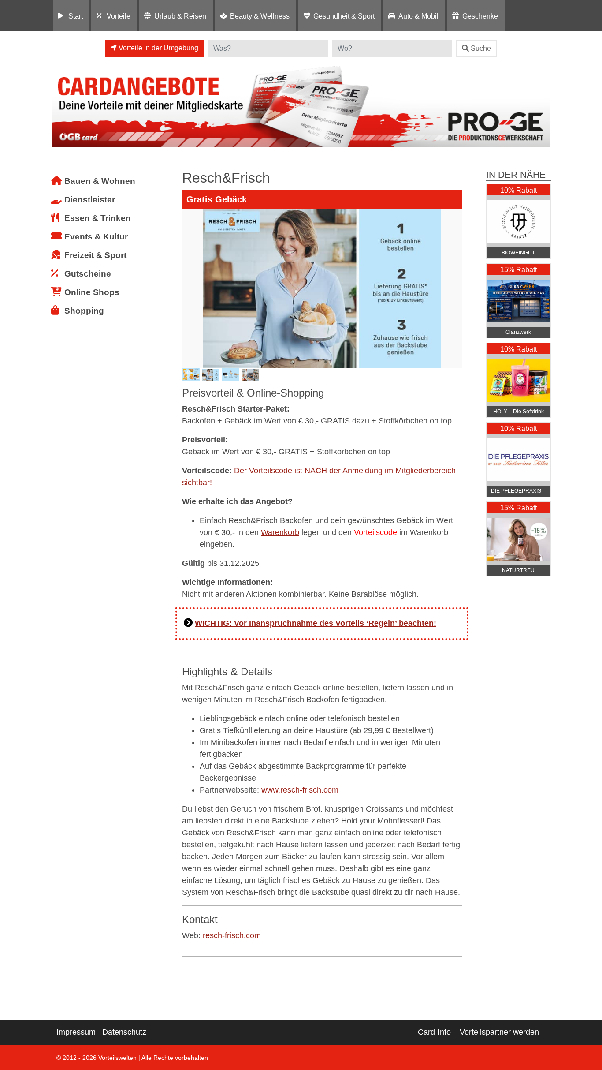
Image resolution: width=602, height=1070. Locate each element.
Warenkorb (280, 532)
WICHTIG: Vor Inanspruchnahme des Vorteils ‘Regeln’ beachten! (315, 623)
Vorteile (118, 16)
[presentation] (190, 288)
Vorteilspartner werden (499, 1032)
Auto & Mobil (418, 16)
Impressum (76, 1032)
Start (75, 16)
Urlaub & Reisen (180, 16)
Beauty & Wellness (260, 16)
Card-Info (434, 1032)
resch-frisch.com (232, 935)
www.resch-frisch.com (299, 790)
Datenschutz (124, 1032)
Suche (481, 48)
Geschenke (480, 16)
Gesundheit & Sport (344, 16)
